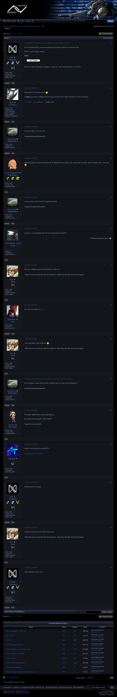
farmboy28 (100, 636)
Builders (91, 17)
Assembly (33, 26)
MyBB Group (26, 691)
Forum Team (7, 687)
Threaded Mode (108, 38)
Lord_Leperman (12, 173)
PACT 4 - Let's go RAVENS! (15, 663)
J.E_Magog (25, 692)
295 (75, 640)
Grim (12, 103)
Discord (98, 17)
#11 (111, 410)
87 (75, 654)
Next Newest (19, 611)
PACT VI (9, 640)
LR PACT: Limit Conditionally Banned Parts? (21, 672)
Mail (103, 17)
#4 (111, 158)
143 (75, 649)
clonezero (11, 139)
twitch (34, 454)
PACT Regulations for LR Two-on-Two (18, 649)
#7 (111, 265)
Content (83, 17)
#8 (111, 305)
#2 (111, 88)
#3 (111, 126)
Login (22, 21)
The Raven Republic (27, 687)
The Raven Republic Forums (12, 26)
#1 (111, 43)
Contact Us (16, 687)
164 (75, 663)
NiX (11, 57)
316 (75, 645)
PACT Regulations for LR (14, 645)
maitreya (64, 658)
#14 (110, 527)
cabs (9, 692)
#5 (111, 197)
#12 (110, 444)
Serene (12, 425)
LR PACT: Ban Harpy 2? (14, 667)
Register (28, 21)
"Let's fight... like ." (34, 102)
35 (75, 658)
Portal (77, 17)
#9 (111, 339)
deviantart (27, 454)
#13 (110, 482)
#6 (111, 228)
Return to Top (40, 687)
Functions (109, 17)
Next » (20, 33)
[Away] (17, 139)
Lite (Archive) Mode (51, 687)
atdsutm (11, 459)
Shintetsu (11, 319)
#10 (110, 379)
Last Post (94, 632)
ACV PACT (10, 635)
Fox (11, 280)
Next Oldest (9, 611)
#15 (110, 567)
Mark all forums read (65, 687)
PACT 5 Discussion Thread (15, 654)
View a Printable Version (12, 677)
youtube (40, 454)
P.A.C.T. (39, 26)
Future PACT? (11, 658)
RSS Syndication (78, 687)
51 (75, 631)
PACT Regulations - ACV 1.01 (16, 631)
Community (25, 26)
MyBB (12, 691)
